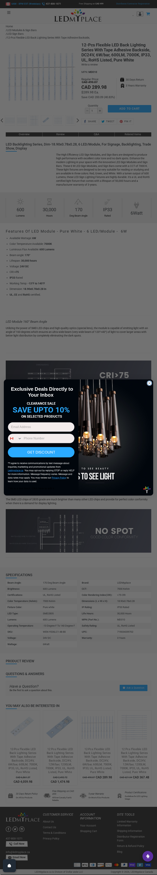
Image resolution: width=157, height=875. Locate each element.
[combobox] (15, 438)
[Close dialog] (149, 383)
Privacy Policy (59, 477)
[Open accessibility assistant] (147, 856)
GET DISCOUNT (41, 452)
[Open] (9, 865)
